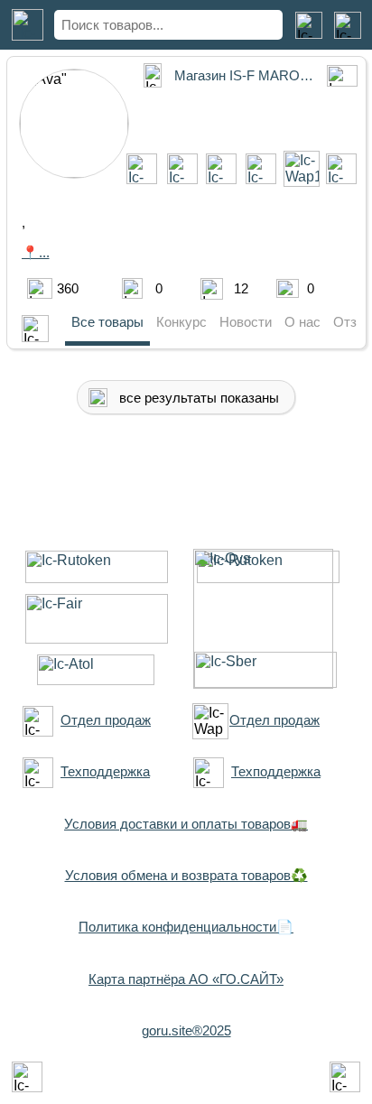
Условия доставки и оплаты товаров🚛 (186, 823)
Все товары (107, 321)
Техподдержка (105, 771)
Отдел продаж (105, 720)
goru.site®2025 (186, 1030)
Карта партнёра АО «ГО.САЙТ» (186, 979)
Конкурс (181, 321)
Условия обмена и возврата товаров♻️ (186, 875)
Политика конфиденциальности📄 (186, 926)
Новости (245, 321)
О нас (302, 321)
